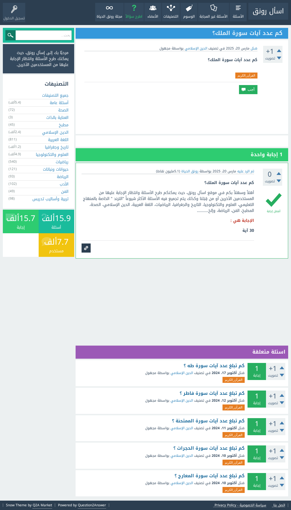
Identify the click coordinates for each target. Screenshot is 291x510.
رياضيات (62, 162)
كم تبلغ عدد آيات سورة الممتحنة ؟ (208, 421)
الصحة (63, 110)
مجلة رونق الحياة (109, 16)
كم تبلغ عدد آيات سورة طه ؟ (214, 366)
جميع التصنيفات (55, 95)
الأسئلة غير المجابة (213, 16)
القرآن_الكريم (246, 75)
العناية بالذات (57, 117)
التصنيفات (170, 16)
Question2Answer (92, 505)
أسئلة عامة (59, 103)
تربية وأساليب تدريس (50, 199)
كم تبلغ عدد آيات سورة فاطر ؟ (212, 393)
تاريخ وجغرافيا (56, 147)
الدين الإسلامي (196, 48)
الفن (64, 191)
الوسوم (189, 16)
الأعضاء (152, 16)
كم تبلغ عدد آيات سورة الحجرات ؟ (209, 448)
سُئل (254, 48)
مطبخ (63, 125)
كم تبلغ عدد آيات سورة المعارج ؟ (209, 476)
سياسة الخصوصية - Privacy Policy (240, 505)
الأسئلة (238, 16)
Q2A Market (42, 505)
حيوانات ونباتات (55, 169)
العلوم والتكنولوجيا (52, 154)
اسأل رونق (268, 11)
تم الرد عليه (245, 171)
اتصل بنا (279, 505)
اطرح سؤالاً (134, 16)
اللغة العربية (58, 140)
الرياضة (62, 177)
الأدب (64, 184)
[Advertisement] (181, 114)
